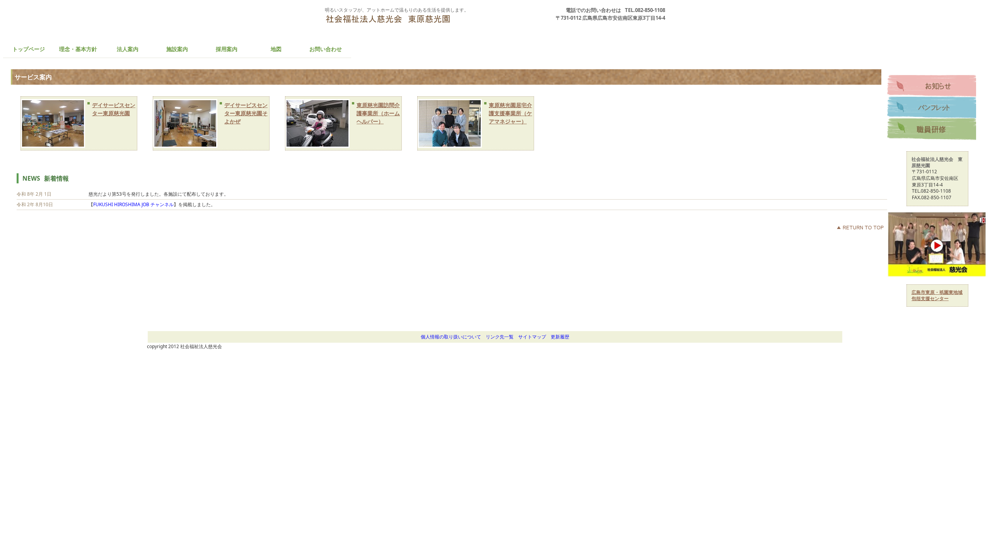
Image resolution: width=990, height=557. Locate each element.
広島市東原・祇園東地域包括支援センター (937, 295)
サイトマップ (532, 337)
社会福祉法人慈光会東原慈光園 (396, 24)
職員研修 (931, 129)
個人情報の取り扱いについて (453, 337)
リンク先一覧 (502, 337)
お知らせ (931, 86)
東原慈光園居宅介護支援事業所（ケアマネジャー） (510, 113)
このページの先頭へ (860, 227)
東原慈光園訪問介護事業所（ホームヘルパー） (378, 113)
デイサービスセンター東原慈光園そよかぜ (246, 113)
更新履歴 (562, 337)
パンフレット (931, 107)
